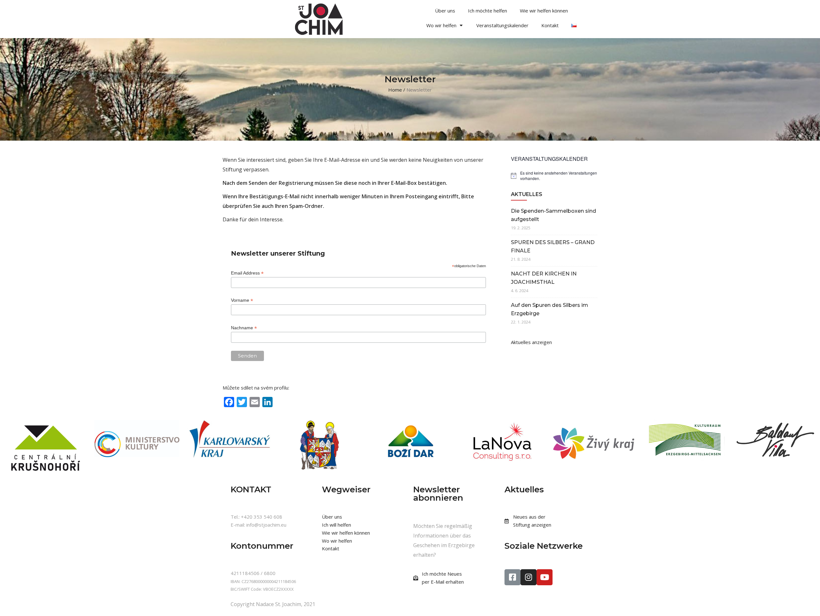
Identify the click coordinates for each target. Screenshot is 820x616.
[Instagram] (529, 577)
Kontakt (550, 25)
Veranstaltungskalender (502, 25)
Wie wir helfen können (544, 10)
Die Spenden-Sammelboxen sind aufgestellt (553, 215)
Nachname (244, 328)
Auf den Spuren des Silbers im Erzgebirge (549, 309)
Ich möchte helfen (487, 10)
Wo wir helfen (441, 25)
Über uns (445, 10)
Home (395, 89)
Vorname (242, 300)
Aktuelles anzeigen (531, 342)
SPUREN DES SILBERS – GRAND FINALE (552, 246)
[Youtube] (545, 577)
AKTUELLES (526, 194)
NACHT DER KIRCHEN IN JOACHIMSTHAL (544, 278)
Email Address (247, 273)
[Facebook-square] (512, 577)
